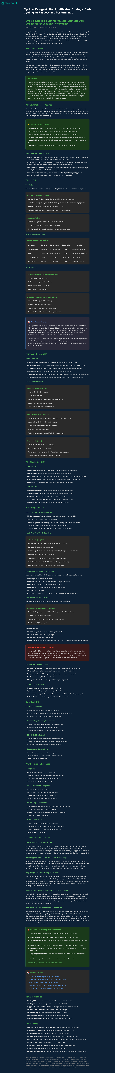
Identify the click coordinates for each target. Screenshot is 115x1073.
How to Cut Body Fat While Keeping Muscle (43, 982)
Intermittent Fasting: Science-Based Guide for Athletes (47, 979)
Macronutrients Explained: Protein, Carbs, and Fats (46, 988)
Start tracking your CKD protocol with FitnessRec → (45, 963)
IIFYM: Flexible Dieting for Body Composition (44, 977)
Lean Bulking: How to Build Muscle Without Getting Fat (47, 985)
